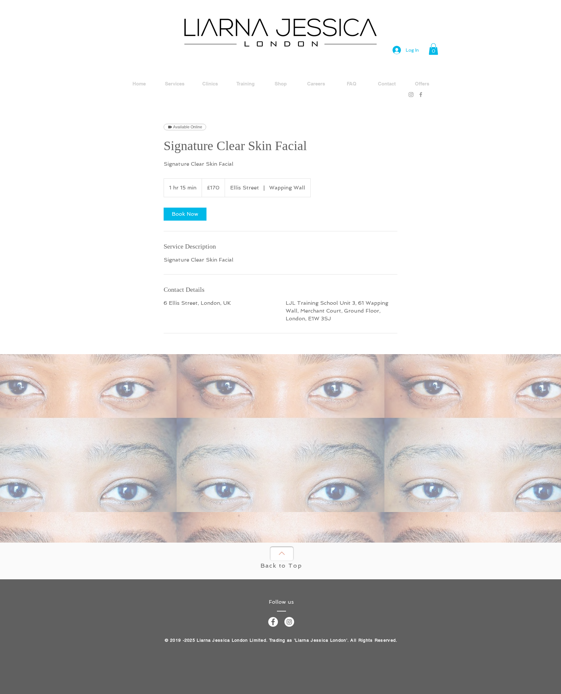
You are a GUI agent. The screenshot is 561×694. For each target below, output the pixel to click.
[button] (433, 49)
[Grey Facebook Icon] (421, 94)
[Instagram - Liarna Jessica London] (289, 622)
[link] (185, 214)
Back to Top (281, 565)
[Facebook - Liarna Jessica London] (273, 622)
